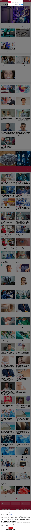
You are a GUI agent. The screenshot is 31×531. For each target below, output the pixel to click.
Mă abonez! (20, 4)
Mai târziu (16, 4)
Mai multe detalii (10, 514)
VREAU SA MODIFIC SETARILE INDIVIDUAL (10, 529)
